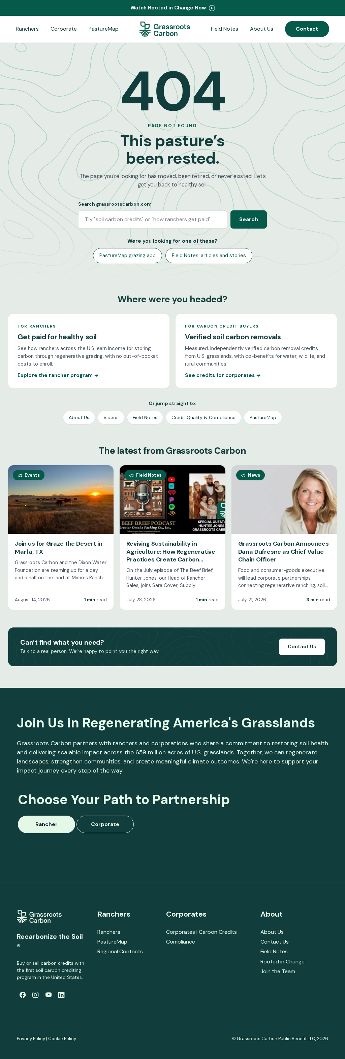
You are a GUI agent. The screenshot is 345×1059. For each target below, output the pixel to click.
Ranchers (27, 28)
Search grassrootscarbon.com (115, 204)
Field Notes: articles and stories (209, 255)
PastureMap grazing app (127, 255)
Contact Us (302, 646)
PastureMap (104, 28)
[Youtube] (48, 994)
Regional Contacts (120, 951)
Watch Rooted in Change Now (168, 7)
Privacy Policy (31, 1038)
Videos (111, 417)
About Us (261, 28)
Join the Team (277, 971)
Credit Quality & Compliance (203, 417)
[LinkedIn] (61, 994)
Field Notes (224, 28)
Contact (307, 28)
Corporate (64, 28)
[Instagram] (35, 994)
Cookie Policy (62, 1038)
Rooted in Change (282, 961)
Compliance (180, 941)
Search (248, 219)
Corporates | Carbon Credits (201, 932)
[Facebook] (22, 994)
